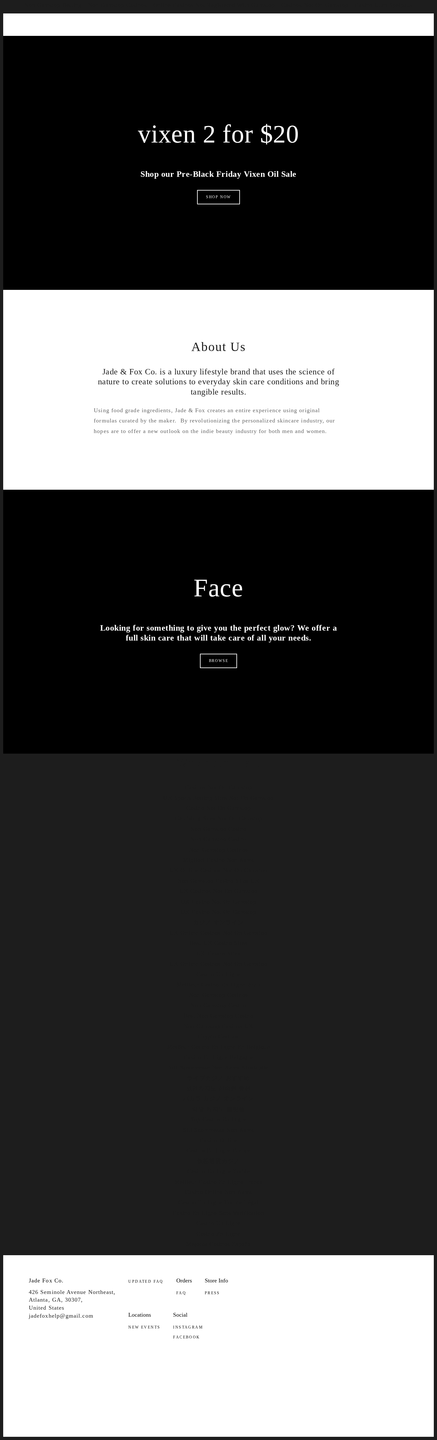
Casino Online (218, 1140)
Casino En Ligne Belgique (218, 1057)
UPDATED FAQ (145, 1281)
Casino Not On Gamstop (218, 808)
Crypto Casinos (218, 1036)
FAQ (181, 1293)
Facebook (186, 1337)
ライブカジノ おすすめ (218, 1078)
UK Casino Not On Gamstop (218, 901)
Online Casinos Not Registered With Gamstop (214, 5)
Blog (373, 51)
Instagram (188, 1327)
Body (54, 51)
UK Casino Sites (218, 953)
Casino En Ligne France (218, 1150)
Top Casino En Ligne (218, 1119)
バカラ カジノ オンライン (218, 1098)
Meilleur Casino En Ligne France (218, 1182)
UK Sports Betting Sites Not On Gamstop (218, 798)
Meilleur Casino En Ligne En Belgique (218, 1046)
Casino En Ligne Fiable (218, 1171)
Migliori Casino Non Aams (218, 860)
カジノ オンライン (218, 922)
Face (72, 51)
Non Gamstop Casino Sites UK (218, 881)
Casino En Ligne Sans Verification (219, 1213)
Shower (93, 51)
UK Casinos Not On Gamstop (218, 891)
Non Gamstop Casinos (117, 5)
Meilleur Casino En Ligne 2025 (218, 984)
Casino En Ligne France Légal (218, 1202)
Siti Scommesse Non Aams (218, 1130)
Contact (396, 51)
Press (212, 1293)
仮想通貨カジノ (218, 1161)
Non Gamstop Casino (218, 829)
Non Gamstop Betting (53, 5)
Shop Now (218, 197)
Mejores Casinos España (218, 1244)
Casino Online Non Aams (218, 1192)
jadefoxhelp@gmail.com (57, 1316)
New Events (144, 1327)
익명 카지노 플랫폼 (218, 1109)
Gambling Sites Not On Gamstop (218, 818)
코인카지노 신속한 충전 (218, 1088)
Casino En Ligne (218, 974)
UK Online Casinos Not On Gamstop (218, 870)
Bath (35, 51)
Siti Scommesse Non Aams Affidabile (218, 1067)
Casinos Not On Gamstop (314, 5)
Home (116, 51)
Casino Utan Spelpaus (384, 5)
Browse (218, 661)
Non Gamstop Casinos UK (218, 1026)
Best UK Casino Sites (218, 943)
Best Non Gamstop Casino (218, 1015)
